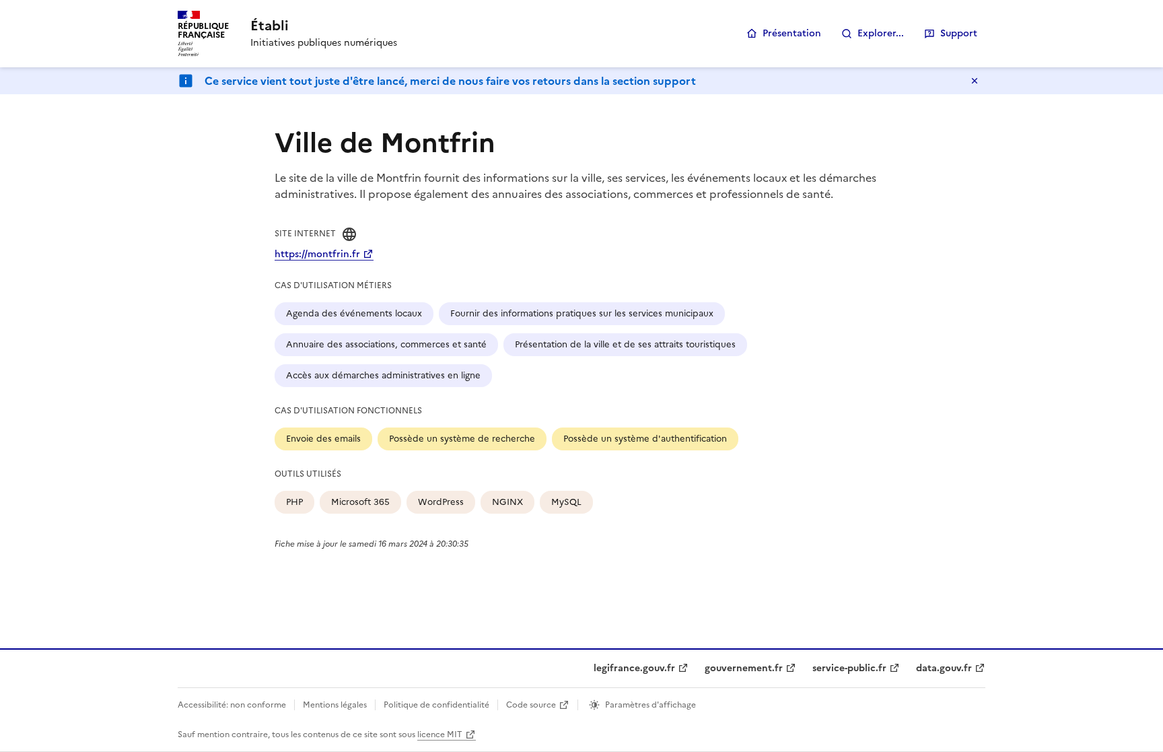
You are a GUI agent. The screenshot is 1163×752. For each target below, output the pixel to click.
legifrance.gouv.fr (634, 668)
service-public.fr (849, 668)
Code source (531, 705)
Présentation (792, 33)
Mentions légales (335, 705)
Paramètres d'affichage (650, 705)
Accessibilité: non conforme (232, 705)
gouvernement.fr (744, 668)
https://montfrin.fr (317, 254)
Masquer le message (974, 81)
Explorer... (880, 33)
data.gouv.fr (944, 668)
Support (958, 33)
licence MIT (439, 734)
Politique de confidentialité (436, 705)
